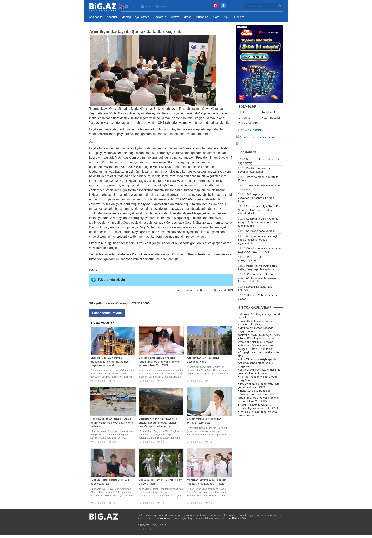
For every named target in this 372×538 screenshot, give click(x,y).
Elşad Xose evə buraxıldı (254, 390)
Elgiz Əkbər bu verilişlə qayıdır (258, 359)
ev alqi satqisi (252, 129)
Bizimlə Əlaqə (240, 518)
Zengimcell (268, 112)
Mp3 (226, 17)
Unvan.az (244, 117)
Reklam (239, 17)
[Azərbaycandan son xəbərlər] (255, 136)
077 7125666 (140, 303)
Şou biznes (142, 17)
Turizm (174, 17)
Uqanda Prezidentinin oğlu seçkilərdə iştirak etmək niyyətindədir (258, 240)
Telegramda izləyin (111, 279)
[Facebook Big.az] (223, 5)
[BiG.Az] (107, 7)
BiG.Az (94, 270)
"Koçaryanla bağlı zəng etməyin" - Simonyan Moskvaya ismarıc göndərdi (257, 278)
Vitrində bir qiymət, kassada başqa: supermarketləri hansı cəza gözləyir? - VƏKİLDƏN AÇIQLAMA (259, 331)
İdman (187, 17)
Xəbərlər (112, 17)
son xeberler (162, 518)
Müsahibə (202, 17)
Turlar (240, 129)
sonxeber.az (222, 518)
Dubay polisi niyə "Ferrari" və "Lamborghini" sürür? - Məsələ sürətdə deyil (260, 210)
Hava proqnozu (248, 122)
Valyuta (133, 6)
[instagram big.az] (216, 5)
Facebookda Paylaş (107, 313)
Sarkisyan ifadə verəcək (260, 230)
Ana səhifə (95, 17)
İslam (215, 17)
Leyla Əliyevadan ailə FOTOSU (258, 408)
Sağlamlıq (160, 17)
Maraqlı (126, 17)
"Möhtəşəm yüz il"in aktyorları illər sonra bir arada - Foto (257, 198)
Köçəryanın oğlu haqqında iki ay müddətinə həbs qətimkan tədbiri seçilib (258, 222)
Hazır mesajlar (271, 117)
